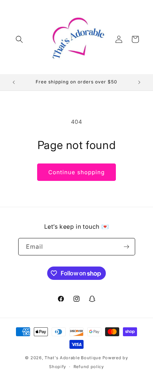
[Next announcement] (139, 82)
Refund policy (89, 366)
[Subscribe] (126, 246)
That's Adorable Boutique (73, 357)
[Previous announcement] (14, 82)
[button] (19, 39)
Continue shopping (76, 172)
